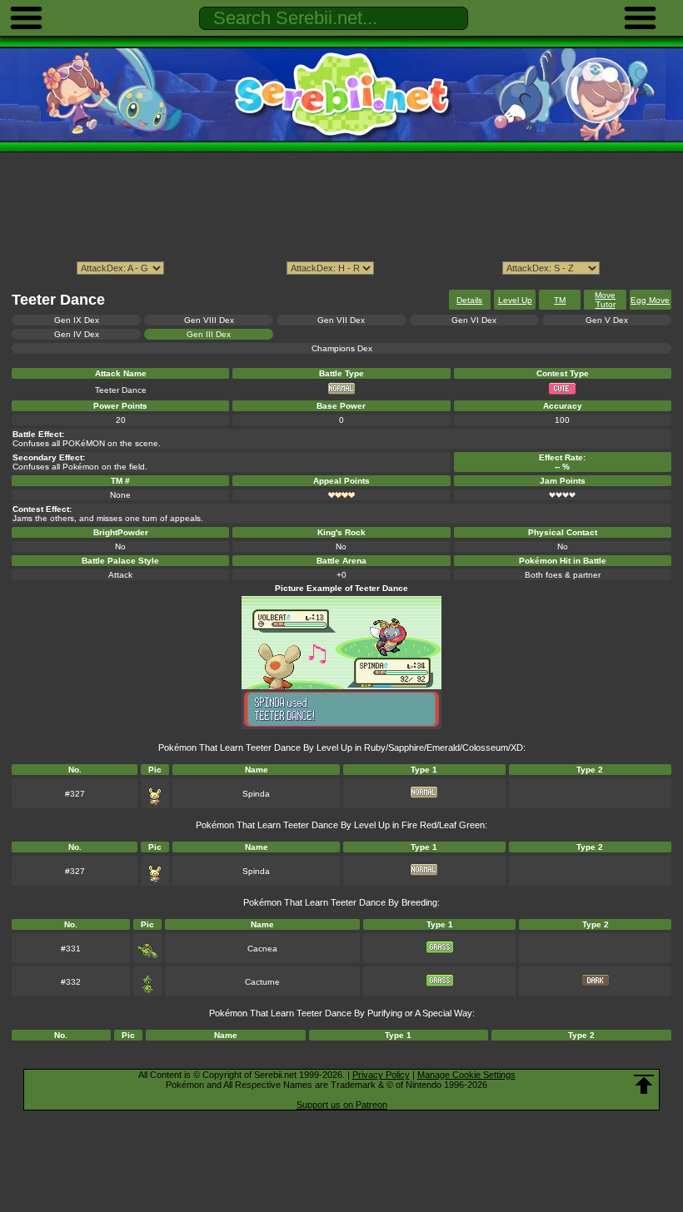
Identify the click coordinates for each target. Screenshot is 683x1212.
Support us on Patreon (342, 1105)
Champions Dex (342, 348)
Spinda (256, 793)
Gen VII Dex (341, 320)
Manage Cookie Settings (466, 1075)
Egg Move (650, 300)
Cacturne (262, 981)
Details (469, 300)
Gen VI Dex (473, 320)
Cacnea (262, 948)
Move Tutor (605, 300)
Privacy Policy (381, 1075)
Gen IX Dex (76, 320)
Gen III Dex (209, 334)
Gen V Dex (607, 320)
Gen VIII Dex (209, 320)
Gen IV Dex (76, 334)
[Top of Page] (644, 1085)
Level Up (515, 300)
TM (560, 300)
